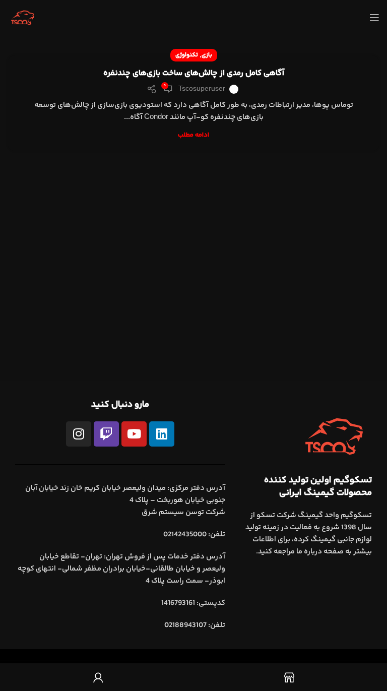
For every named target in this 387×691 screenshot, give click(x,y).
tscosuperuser (201, 89)
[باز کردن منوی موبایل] (374, 18)
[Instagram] (78, 434)
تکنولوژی (186, 55)
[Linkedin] (161, 434)
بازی (207, 55)
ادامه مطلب (193, 135)
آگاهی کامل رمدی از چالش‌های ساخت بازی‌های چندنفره (193, 73)
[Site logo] (23, 17)
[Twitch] (106, 434)
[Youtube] (134, 434)
